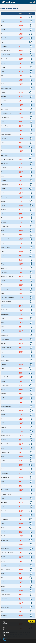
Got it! (32, 621)
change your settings (5, 639)
